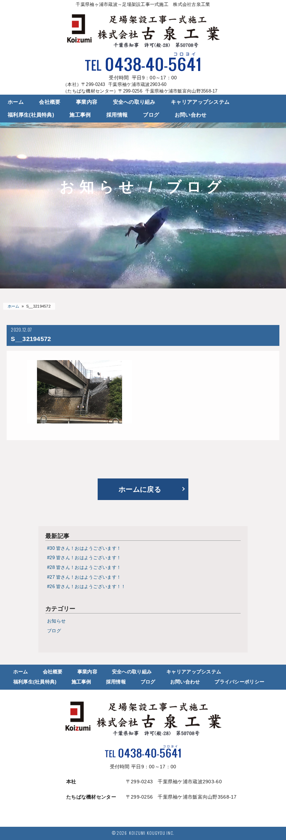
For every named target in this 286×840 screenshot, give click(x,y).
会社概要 (49, 102)
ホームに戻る (140, 489)
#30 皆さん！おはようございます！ (84, 548)
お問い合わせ (191, 115)
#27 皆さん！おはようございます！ (84, 577)
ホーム (16, 102)
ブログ (151, 115)
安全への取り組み (134, 102)
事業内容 (86, 102)
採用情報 (117, 115)
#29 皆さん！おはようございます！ (84, 557)
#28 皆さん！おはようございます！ (84, 567)
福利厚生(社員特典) (31, 115)
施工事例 (80, 115)
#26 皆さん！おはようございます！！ (86, 586)
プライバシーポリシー (239, 681)
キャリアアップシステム (200, 102)
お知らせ (56, 621)
